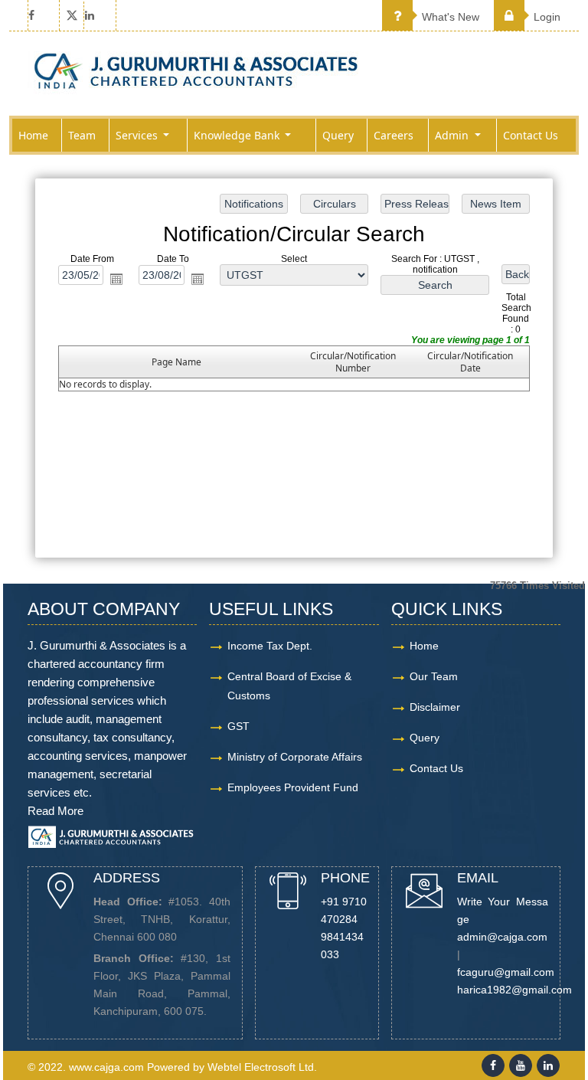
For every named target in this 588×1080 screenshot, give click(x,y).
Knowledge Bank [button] (238, 135)
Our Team (434, 676)
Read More (55, 810)
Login (545, 17)
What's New (449, 17)
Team (82, 135)
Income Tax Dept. (269, 646)
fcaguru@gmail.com (505, 972)
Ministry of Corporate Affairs (294, 757)
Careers (393, 135)
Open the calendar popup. (116, 278)
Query (338, 135)
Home (33, 135)
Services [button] (138, 135)
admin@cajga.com (502, 937)
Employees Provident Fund (292, 787)
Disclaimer (435, 707)
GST (238, 726)
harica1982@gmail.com (514, 989)
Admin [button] (453, 135)
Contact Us (530, 135)
